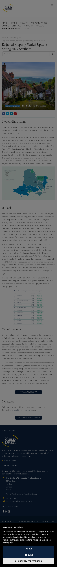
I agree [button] (28, 549)
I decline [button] (28, 555)
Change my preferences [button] (28, 561)
